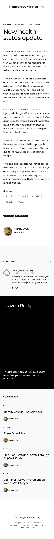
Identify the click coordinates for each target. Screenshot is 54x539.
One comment (35, 24)
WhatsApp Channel (27, 528)
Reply (15, 288)
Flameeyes (21, 228)
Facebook (34, 525)
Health (9, 216)
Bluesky (26, 525)
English (7, 24)
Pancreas (21, 216)
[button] (43, 6)
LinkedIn (43, 525)
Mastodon (18, 525)
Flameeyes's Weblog (23, 6)
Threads (10, 525)
